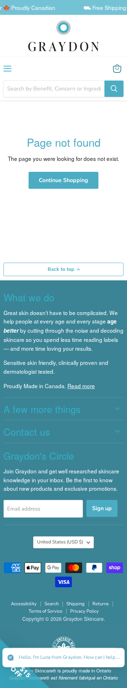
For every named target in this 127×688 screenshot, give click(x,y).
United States (60, 542)
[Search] (113, 89)
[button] (63, 657)
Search (51, 604)
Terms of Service (45, 611)
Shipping (75, 604)
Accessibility (24, 604)
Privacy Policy (84, 611)
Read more (81, 386)
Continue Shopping (63, 180)
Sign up (102, 508)
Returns (100, 604)
